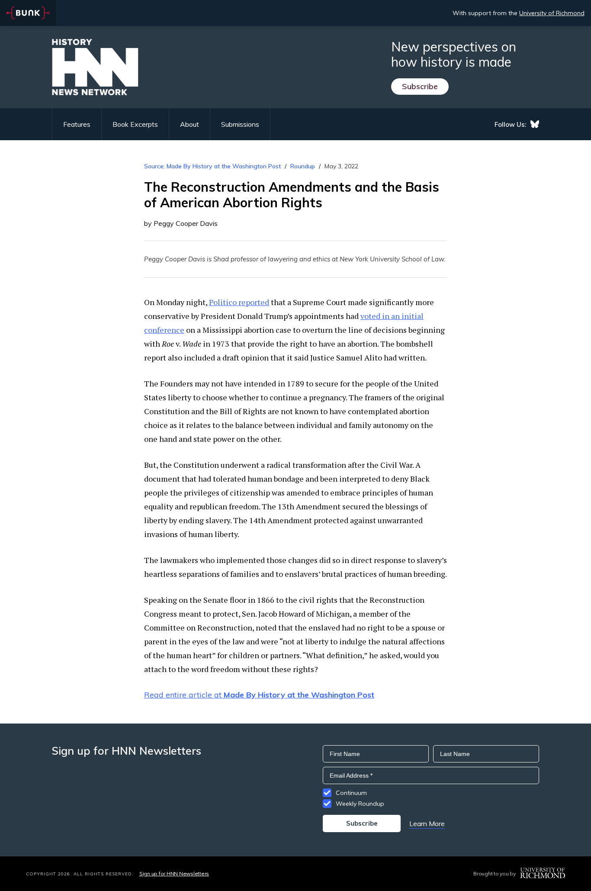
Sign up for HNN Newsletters (174, 873)
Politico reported (239, 302)
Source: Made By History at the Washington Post (212, 166)
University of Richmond (552, 13)
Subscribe (420, 86)
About (189, 124)
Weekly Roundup (360, 803)
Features (76, 124)
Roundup (302, 166)
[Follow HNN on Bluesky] (534, 124)
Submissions (240, 124)
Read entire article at (259, 695)
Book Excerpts (135, 124)
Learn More (427, 823)
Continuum (351, 793)
